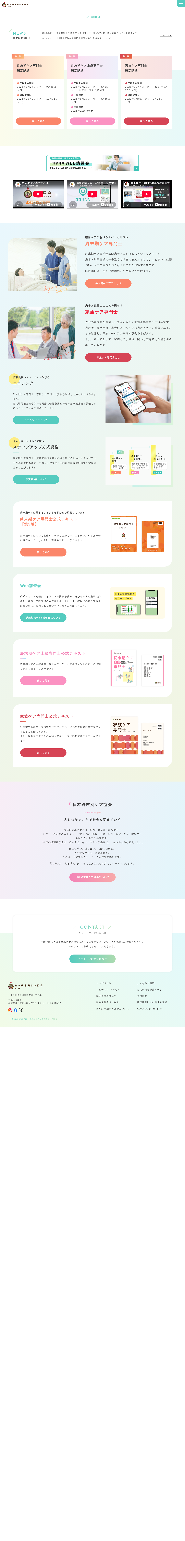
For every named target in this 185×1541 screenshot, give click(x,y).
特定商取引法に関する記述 (152, 1002)
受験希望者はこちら (107, 1002)
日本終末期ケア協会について (92, 877)
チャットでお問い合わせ (92, 959)
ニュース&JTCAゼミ (108, 989)
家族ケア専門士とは (108, 357)
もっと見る (166, 35)
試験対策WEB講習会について (43, 617)
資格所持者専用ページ (149, 989)
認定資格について (36, 479)
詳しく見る (38, 121)
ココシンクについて (36, 420)
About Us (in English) (150, 1008)
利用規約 (142, 996)
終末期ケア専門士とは (108, 283)
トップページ (103, 983)
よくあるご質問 (146, 983)
